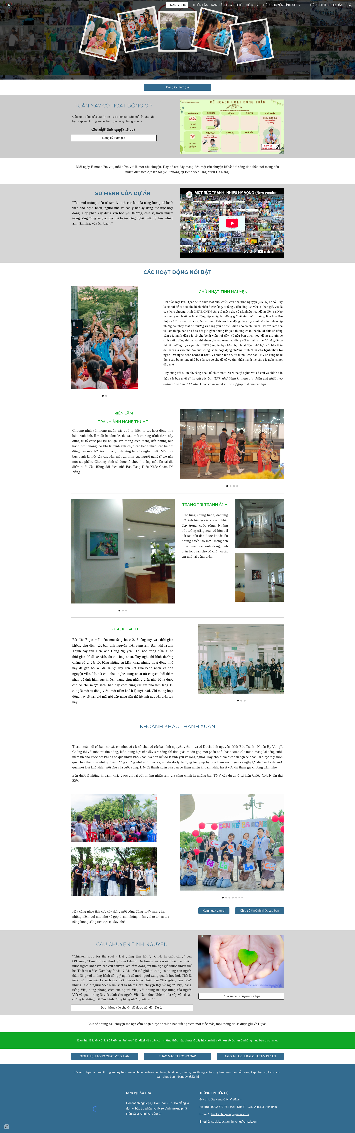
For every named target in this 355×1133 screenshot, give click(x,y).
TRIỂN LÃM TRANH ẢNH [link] (209, 5)
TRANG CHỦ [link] (177, 5)
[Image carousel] (104, 341)
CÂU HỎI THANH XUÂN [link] (326, 5)
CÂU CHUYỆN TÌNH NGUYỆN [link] (284, 5)
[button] (350, 5)
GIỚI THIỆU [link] (245, 5)
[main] (114, 106)
